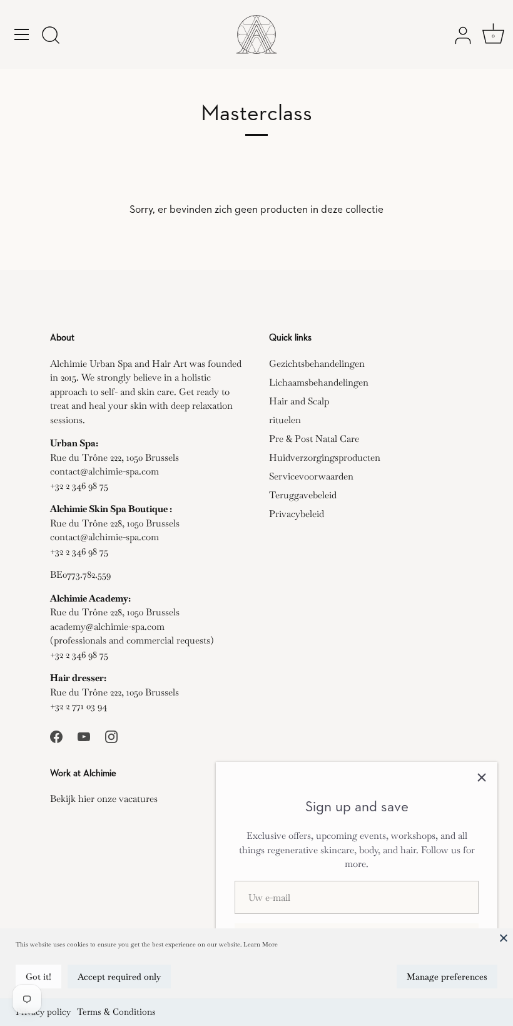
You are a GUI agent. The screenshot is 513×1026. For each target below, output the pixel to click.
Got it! (38, 976)
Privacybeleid (296, 514)
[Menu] (22, 34)
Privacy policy (43, 1011)
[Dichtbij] (481, 777)
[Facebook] (56, 735)
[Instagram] (111, 735)
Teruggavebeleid (303, 495)
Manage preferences (447, 976)
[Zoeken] (50, 36)
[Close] (503, 937)
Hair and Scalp (299, 401)
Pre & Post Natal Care (314, 438)
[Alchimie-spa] (256, 34)
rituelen (285, 420)
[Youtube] (84, 735)
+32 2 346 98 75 (79, 485)
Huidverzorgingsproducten (324, 457)
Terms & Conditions (116, 1011)
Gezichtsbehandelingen (317, 363)
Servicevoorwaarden (311, 476)
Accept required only (119, 976)
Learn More (260, 944)
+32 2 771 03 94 (78, 706)
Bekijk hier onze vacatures (104, 798)
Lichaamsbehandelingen (318, 382)
